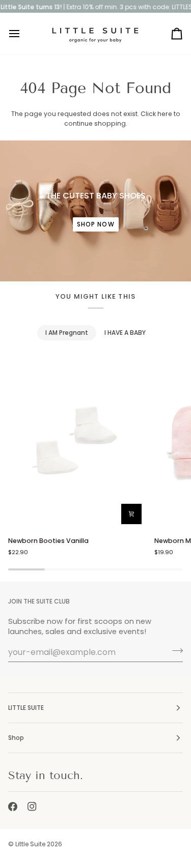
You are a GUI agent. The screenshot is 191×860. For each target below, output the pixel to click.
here (164, 113)
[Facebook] (12, 806)
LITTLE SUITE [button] (26, 707)
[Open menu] (23, 33)
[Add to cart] (131, 514)
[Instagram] (32, 806)
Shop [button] (16, 737)
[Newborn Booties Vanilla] (77, 442)
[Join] (174, 651)
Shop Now (96, 224)
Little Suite (30, 844)
